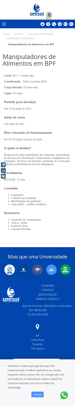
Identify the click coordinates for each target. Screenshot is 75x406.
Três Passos (37, 348)
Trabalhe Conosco (48, 299)
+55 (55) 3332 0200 (37, 314)
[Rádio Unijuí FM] (51, 269)
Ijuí (37, 335)
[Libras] (3, 164)
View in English (47, 294)
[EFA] (65, 269)
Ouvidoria (47, 285)
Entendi (37, 394)
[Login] (42, 24)
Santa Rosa (37, 339)
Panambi (38, 344)
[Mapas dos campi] (48, 24)
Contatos (47, 290)
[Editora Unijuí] (23, 269)
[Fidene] (9, 269)
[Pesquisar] (60, 24)
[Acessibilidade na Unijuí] (71, 24)
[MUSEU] (37, 269)
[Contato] (54, 24)
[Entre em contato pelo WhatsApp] (64, 395)
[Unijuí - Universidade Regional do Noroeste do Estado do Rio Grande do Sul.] (37, 9)
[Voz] (3, 170)
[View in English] (65, 24)
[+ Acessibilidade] (3, 176)
